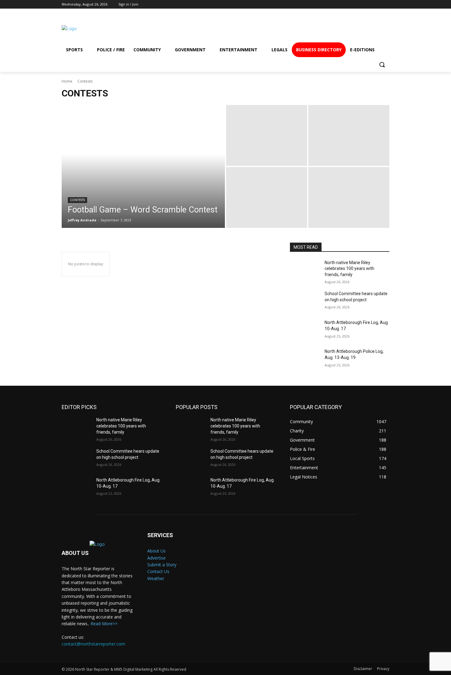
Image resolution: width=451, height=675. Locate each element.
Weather (155, 578)
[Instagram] (335, 28)
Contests (77, 200)
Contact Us (158, 571)
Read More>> (104, 623)
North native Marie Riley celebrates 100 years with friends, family (349, 268)
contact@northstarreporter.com (93, 644)
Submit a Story (161, 565)
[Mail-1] (379, 28)
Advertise (156, 558)
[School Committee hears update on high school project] (305, 301)
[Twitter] (357, 28)
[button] (382, 64)
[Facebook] (313, 28)
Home (67, 81)
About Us (156, 551)
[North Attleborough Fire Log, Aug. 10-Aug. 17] (305, 330)
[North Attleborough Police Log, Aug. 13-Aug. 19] (305, 359)
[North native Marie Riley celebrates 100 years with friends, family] (305, 270)
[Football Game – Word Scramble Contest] (143, 166)
